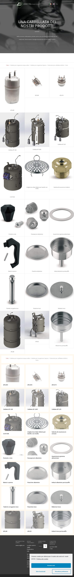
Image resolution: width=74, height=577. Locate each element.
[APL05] (37, 325)
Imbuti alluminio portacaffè (61, 271)
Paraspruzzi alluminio (37, 234)
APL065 (12, 110)
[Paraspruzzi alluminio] (37, 215)
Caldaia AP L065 (37, 149)
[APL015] (61, 80)
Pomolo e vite (12, 234)
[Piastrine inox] (37, 290)
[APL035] (37, 80)
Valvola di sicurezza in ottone (62, 187)
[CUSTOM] (12, 173)
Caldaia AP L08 (12, 150)
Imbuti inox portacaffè (62, 345)
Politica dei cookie (42, 559)
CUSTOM (12, 197)
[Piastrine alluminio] (37, 252)
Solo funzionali (40, 571)
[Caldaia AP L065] (37, 130)
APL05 (37, 341)
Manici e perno (12, 271)
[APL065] (12, 88)
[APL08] (12, 330)
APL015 (62, 95)
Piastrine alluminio (37, 271)
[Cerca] (56, 4)
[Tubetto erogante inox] (12, 290)
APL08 (12, 351)
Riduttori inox (61, 308)
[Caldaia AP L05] (61, 127)
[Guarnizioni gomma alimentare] (61, 215)
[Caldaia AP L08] (12, 130)
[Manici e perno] (12, 252)
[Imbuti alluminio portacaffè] (61, 252)
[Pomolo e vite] (12, 215)
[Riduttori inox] (61, 290)
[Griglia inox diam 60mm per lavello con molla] (37, 168)
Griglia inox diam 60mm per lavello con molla (37, 187)
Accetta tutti (51, 565)
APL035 (37, 95)
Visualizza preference (61, 571)
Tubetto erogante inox (12, 308)
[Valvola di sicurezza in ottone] (61, 168)
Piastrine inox (37, 308)
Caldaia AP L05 (62, 144)
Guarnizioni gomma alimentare (61, 234)
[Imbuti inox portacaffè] (61, 327)
